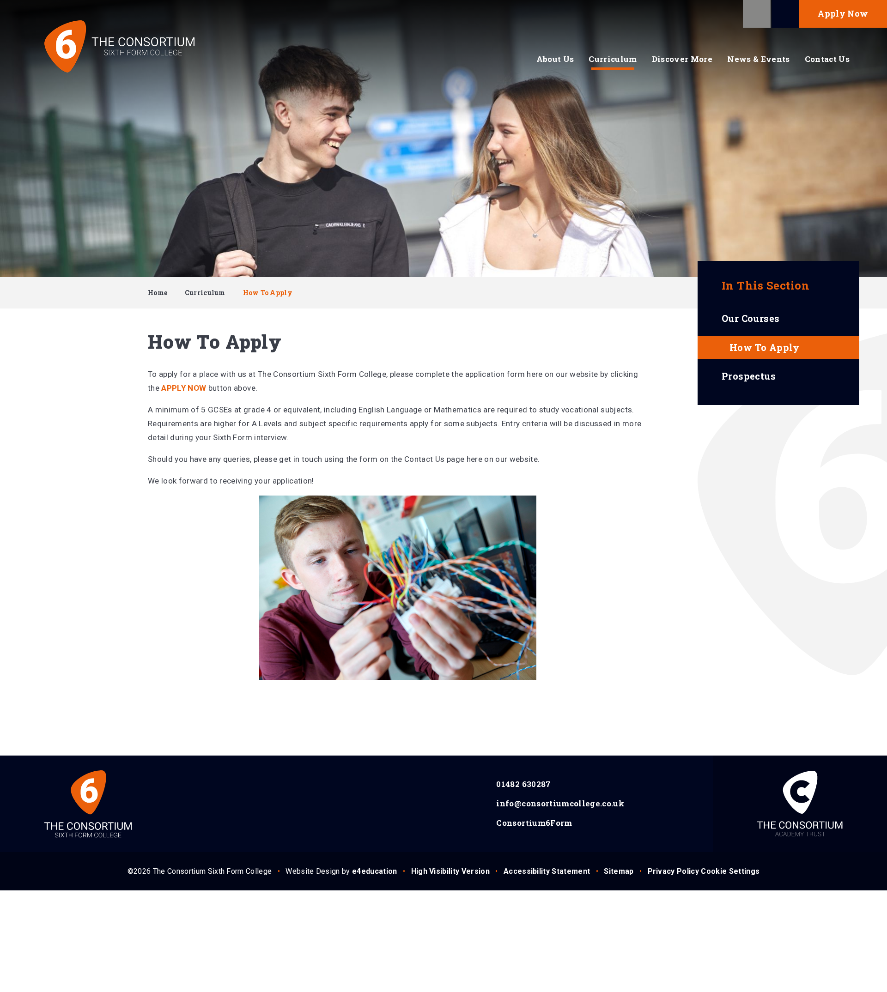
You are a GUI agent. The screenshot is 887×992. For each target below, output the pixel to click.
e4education (374, 871)
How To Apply (267, 292)
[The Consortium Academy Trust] (800, 804)
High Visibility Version (450, 871)
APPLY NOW (183, 388)
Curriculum (205, 292)
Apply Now (843, 13)
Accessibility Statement (547, 871)
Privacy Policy (673, 871)
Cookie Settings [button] (730, 871)
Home (157, 292)
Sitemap (618, 871)
